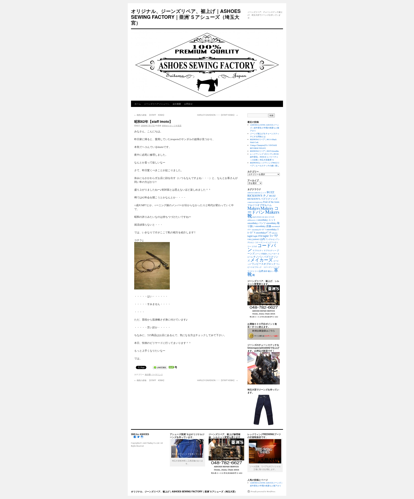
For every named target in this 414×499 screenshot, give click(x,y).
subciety (274, 233)
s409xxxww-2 (252, 220)
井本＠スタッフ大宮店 (171, 125)
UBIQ (249, 239)
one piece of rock (268, 217)
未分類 (148, 374)
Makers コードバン (263, 210)
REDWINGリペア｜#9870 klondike (264, 151)
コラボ (254, 246)
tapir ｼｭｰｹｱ (270, 235)
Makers (253, 208)
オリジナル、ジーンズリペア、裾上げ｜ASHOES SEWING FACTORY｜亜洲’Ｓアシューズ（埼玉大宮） (186, 16)
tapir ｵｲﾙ (257, 236)
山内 (261, 270)
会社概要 (177, 103)
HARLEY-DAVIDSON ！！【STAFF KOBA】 (217, 114)
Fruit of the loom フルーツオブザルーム (263, 203)
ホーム (138, 103)
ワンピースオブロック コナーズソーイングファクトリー (263, 267)
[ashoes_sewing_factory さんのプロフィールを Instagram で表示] (142, 437)
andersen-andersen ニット (256, 192)
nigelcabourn (257, 217)
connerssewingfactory (255, 202)
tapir (250, 236)
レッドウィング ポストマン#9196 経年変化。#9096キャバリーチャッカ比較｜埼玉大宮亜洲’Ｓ (264, 157)
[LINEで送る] (160, 367)
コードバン (261, 247)
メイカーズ (261, 260)
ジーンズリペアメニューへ (156, 103)
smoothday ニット (266, 219)
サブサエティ (258, 250)
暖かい (270, 271)
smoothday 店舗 (263, 226)
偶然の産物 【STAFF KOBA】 (149, 114)
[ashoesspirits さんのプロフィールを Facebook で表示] (135, 437)
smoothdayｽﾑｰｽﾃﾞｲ (259, 229)
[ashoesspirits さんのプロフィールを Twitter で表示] (138, 437)
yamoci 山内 (258, 239)
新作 (265, 271)
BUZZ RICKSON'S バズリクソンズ (262, 197)
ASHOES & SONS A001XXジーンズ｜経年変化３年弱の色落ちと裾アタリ (264, 127)
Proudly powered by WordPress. (263, 491)
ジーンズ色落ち (261, 254)
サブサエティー (270, 250)
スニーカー (272, 254)
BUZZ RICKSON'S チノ (260, 193)
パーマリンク (157, 374)
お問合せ (188, 103)
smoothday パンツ (256, 223)
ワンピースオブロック (263, 263)
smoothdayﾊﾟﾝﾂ (263, 232)
